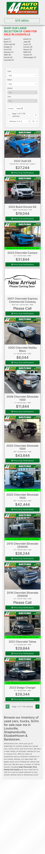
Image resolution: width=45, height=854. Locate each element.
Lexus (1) (27, 44)
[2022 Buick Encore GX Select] (22, 190)
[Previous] (9, 115)
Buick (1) (7, 42)
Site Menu (22, 20)
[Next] (36, 115)
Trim (9, 97)
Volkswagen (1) (29, 57)
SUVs (17, 749)
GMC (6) (7, 55)
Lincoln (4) (27, 47)
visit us (7, 772)
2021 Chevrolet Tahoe (22, 641)
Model (9, 88)
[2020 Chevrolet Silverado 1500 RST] (22, 429)
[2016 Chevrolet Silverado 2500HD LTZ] (22, 576)
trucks (11, 749)
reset (18, 108)
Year (9, 71)
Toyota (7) (27, 55)
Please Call (22, 308)
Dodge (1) (8, 47)
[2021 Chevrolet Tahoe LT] (22, 625)
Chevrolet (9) (9, 44)
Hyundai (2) (9, 60)
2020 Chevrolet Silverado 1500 (22, 447)
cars (5, 749)
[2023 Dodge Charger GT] (22, 670)
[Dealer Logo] (22, 8)
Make (9, 80)
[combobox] (22, 75)
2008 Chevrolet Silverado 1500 (22, 398)
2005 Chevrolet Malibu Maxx (22, 349)
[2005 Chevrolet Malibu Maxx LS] (22, 331)
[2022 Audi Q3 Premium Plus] (22, 144)
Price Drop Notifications (23, 173)
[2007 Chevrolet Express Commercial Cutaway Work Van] (22, 281)
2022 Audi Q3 (22, 161)
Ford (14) (7, 49)
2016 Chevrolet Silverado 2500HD (22, 594)
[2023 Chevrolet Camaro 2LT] (22, 236)
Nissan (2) (27, 49)
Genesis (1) (8, 52)
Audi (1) (7, 39)
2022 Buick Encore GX (22, 206)
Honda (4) (8, 57)
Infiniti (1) (27, 39)
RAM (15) (27, 52)
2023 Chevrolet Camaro (22, 252)
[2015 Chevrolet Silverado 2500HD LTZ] (22, 527)
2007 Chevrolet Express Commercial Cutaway (22, 300)
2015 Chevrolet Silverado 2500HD (22, 545)
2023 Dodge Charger (22, 687)
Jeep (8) (26, 42)
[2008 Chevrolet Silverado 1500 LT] (22, 380)
